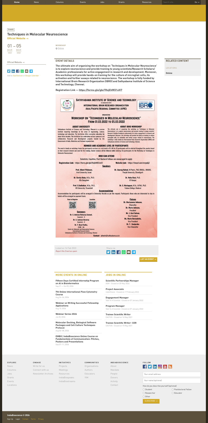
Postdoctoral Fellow (182, 390)
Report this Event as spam (66, 251)
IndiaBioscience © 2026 (18, 415)
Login (18, 419)
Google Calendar (32, 76)
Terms (33, 419)
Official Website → (17, 38)
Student (148, 390)
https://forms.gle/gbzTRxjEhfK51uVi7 (100, 90)
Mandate (115, 370)
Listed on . (66, 248)
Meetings (63, 370)
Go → (197, 2)
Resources (146, 2)
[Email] (26, 71)
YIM (86, 378)
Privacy (41, 419)
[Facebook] (17, 71)
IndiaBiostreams (67, 381)
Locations (12, 385)
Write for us (39, 366)
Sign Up (10, 419)
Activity (114, 381)
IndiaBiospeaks (66, 378)
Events (83, 2)
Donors (114, 378)
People (114, 374)
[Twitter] (8, 71)
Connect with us (41, 370)
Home (17, 2)
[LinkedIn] (13, 71)
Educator (178, 393)
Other (147, 397)
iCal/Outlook (18, 76)
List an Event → (148, 259)
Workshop (61, 45)
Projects (63, 366)
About (113, 366)
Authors (89, 370)
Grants (122, 2)
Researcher (150, 393)
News (36, 2)
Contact (114, 385)
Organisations (91, 366)
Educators (90, 374)
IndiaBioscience (104, 13)
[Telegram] (31, 71)
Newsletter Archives (43, 374)
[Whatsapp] (22, 71)
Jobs (102, 2)
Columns (60, 2)
